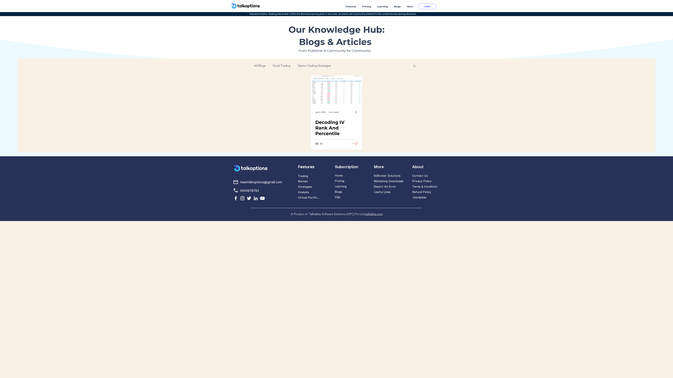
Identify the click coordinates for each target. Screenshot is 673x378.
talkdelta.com (374, 214)
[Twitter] (249, 198)
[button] (351, 6)
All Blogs (260, 65)
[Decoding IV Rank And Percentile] (336, 89)
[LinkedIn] (256, 198)
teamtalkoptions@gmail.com (261, 182)
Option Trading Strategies (314, 65)
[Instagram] (242, 198)
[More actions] (357, 112)
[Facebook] (236, 198)
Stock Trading (281, 65)
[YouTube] (262, 198)
